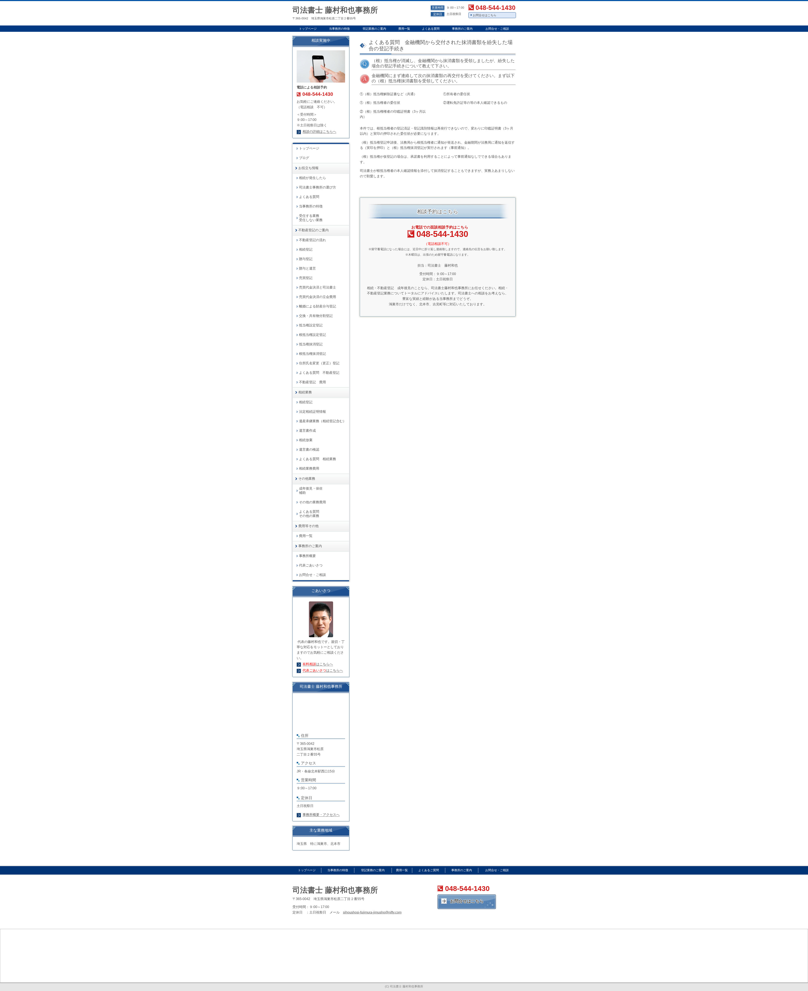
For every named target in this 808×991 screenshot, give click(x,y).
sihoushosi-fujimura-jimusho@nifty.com (372, 912)
